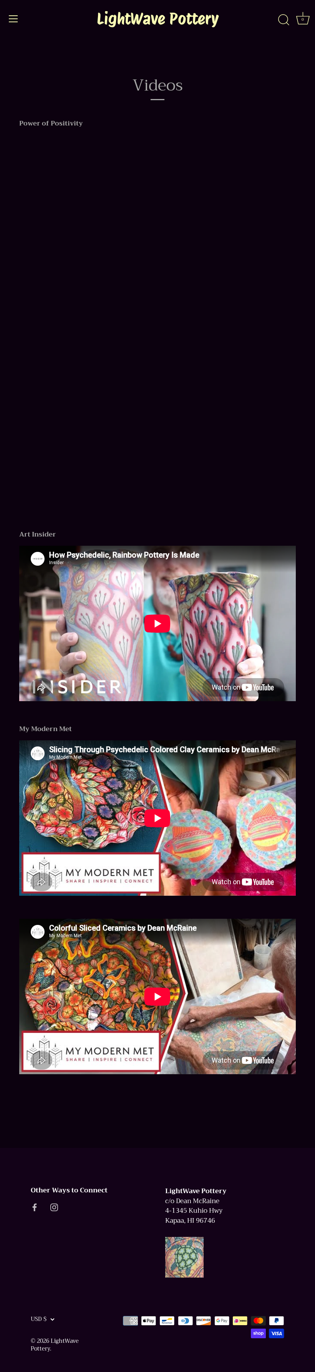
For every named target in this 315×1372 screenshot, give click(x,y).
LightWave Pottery (158, 18)
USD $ (38, 1319)
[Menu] (13, 18)
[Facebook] (34, 1207)
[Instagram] (54, 1207)
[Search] (283, 20)
